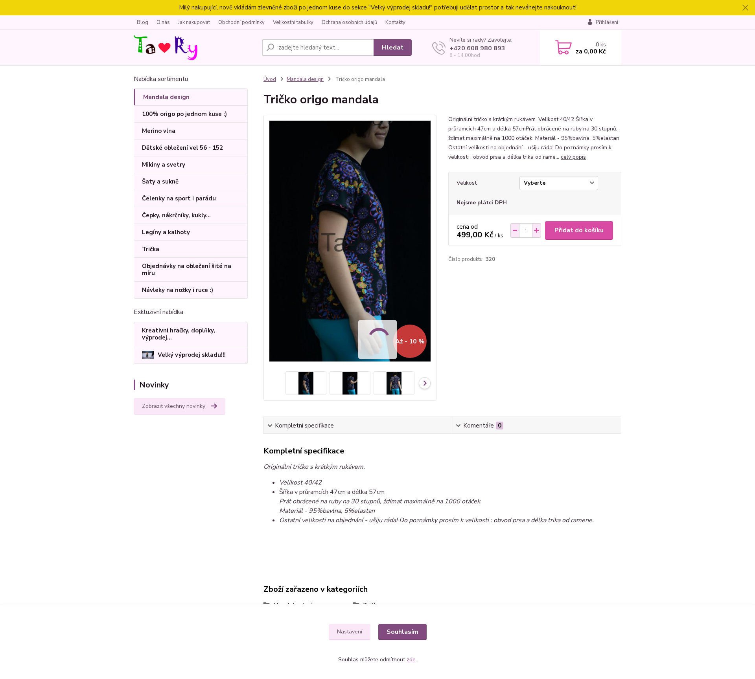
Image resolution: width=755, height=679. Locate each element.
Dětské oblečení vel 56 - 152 (182, 148)
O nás (163, 22)
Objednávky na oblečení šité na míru (186, 269)
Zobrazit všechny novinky (173, 406)
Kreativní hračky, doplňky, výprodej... (178, 334)
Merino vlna (158, 131)
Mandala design (166, 97)
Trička (150, 249)
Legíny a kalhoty (166, 232)
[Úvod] (195, 47)
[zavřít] (745, 8)
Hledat (392, 47)
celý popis (573, 157)
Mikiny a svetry (163, 165)
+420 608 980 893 (477, 48)
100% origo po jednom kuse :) (184, 114)
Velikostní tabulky (293, 22)
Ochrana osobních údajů (349, 22)
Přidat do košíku (579, 230)
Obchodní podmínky (241, 22)
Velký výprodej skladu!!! (192, 355)
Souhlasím (402, 632)
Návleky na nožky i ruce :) (177, 290)
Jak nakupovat (194, 22)
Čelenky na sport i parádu (179, 198)
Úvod (269, 79)
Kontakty (395, 22)
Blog (142, 22)
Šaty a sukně (160, 181)
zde (411, 659)
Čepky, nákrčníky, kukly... (176, 215)
